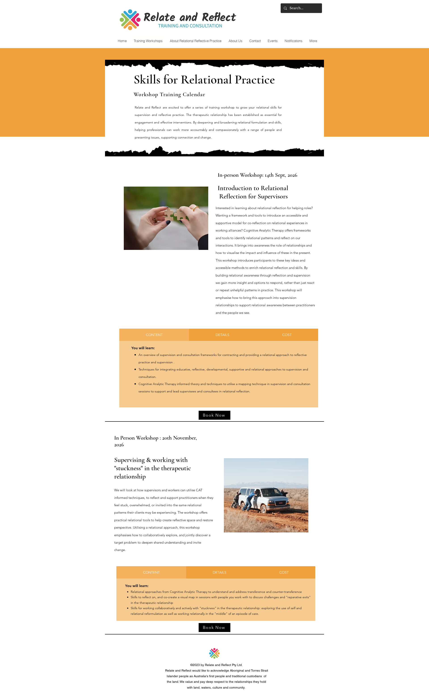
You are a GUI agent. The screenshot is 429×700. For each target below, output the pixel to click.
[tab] (154, 335)
